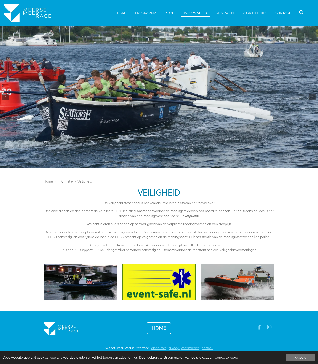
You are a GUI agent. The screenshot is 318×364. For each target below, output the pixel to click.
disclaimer (158, 348)
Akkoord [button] (300, 357)
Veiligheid (84, 181)
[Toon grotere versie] (80, 282)
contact (207, 348)
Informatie (65, 181)
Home (48, 181)
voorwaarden (190, 348)
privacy (174, 348)
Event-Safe (142, 232)
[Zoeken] (301, 13)
